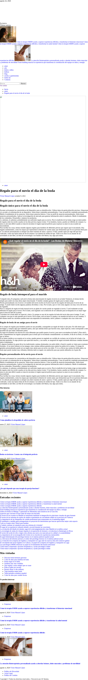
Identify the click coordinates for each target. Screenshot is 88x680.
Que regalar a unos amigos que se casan (17, 565)
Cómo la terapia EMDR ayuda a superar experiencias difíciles (21, 506)
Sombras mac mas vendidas (13, 563)
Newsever (34, 679)
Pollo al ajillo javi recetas (12, 567)
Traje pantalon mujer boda (13, 571)
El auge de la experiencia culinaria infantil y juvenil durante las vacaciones (25, 527)
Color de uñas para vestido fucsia (15, 575)
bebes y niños (9, 70)
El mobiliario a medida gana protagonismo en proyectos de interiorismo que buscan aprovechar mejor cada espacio (38, 521)
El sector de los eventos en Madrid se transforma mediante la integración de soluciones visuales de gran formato (37, 515)
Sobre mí (7, 78)
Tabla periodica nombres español (15, 573)
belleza (6, 72)
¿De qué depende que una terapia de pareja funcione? (19, 488)
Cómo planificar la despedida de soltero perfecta (17, 420)
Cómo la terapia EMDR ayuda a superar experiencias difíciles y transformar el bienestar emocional (50, 42)
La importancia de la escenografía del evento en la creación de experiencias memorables (29, 535)
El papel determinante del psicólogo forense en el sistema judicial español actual (27, 537)
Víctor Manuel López (7, 196)
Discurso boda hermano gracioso (15, 558)
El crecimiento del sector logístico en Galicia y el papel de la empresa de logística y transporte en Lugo (34, 543)
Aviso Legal (8, 673)
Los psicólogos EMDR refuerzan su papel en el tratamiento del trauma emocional (27, 545)
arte (5, 68)
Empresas (7, 604)
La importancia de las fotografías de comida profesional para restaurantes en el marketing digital (32, 519)
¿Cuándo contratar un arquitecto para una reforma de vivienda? (21, 525)
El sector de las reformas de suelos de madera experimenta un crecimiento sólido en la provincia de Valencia (36, 517)
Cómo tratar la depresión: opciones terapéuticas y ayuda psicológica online (25, 546)
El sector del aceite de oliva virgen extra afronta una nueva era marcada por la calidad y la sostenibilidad (35, 533)
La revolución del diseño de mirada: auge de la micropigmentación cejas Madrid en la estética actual (34, 529)
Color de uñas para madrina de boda (16, 560)
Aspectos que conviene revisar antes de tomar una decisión (20, 513)
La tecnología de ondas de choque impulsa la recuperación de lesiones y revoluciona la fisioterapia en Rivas (36, 531)
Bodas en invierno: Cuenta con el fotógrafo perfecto (18, 454)
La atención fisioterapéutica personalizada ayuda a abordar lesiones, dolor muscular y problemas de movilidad (37, 508)
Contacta (7, 80)
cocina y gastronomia (11, 76)
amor (6, 66)
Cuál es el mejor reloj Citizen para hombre (14, 523)
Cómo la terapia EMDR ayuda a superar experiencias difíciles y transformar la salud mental (44, 43)
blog (5, 74)
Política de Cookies (10, 675)
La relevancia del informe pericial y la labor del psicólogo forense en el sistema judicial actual (31, 539)
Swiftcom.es (16, 12)
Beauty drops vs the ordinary (14, 569)
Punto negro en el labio (12, 561)
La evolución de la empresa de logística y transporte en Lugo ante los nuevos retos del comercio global (34, 541)
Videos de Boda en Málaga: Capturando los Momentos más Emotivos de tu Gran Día (29, 511)
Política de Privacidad (11, 671)
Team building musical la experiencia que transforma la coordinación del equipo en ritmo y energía (51, 62)
